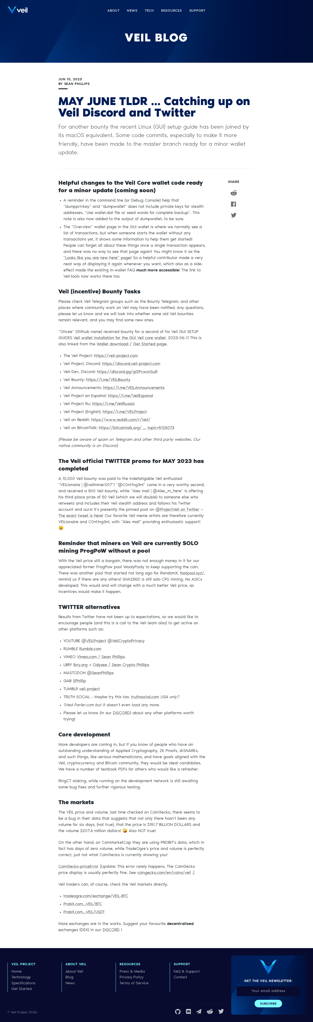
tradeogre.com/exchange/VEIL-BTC (95, 896)
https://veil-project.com (116, 356)
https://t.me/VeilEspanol (130, 396)
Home (16, 972)
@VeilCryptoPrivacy (126, 641)
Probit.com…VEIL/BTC (82, 904)
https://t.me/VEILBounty (108, 380)
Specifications (23, 983)
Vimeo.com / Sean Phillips (101, 657)
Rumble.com (90, 649)
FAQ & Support (187, 972)
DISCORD (121, 713)
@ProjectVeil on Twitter (177, 510)
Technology (21, 977)
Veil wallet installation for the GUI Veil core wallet (120, 338)
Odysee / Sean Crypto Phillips (121, 665)
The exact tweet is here (80, 516)
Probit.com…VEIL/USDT (84, 912)
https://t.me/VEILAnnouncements (134, 388)
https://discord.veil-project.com (131, 364)
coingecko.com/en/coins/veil (164, 873)
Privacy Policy (131, 977)
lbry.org (80, 665)
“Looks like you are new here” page (97, 258)
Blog (69, 977)
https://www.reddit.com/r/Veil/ (120, 420)
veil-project (89, 689)
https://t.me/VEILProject (125, 412)
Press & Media (132, 972)
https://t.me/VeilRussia (113, 404)
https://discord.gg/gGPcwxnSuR (127, 372)
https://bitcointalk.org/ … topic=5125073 (136, 428)
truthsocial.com (145, 697)
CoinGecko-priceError (78, 867)
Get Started (21, 989)
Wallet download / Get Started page (132, 344)
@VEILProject (94, 641)
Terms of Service (134, 983)
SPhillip (79, 681)
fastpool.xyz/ (192, 573)
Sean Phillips (77, 84)
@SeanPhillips (100, 673)
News (70, 983)
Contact (180, 977)
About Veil (74, 972)
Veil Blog (156, 38)
